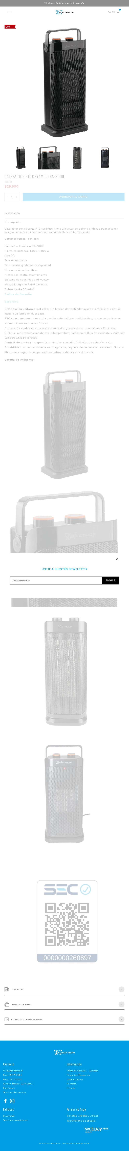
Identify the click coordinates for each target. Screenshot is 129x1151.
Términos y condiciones (15, 1120)
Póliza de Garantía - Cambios (82, 1070)
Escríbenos (9, 1088)
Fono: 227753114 (12, 1075)
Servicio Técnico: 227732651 (18, 1083)
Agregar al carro (73, 196)
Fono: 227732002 (12, 1079)
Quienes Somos (75, 1079)
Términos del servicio (14, 1092)
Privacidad (8, 1116)
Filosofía (71, 1083)
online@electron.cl (13, 1070)
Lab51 (87, 1143)
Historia (71, 1088)
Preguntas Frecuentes (78, 1075)
